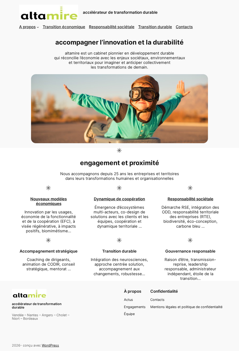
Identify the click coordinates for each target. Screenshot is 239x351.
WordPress (50, 345)
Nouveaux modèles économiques (48, 201)
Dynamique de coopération (119, 199)
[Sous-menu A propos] (38, 27)
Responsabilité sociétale (190, 199)
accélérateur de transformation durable (120, 12)
